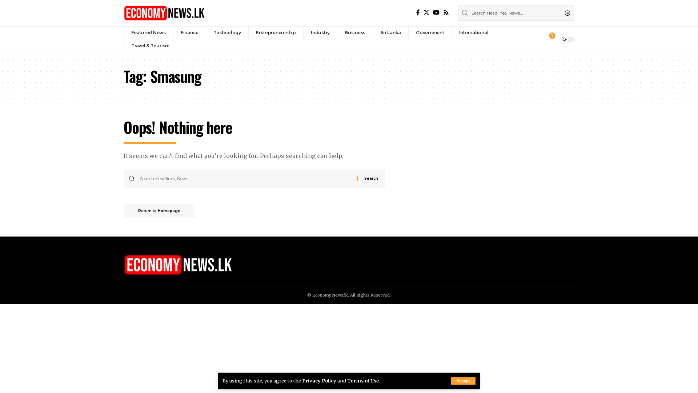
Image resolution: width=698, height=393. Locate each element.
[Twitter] (426, 12)
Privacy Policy (319, 381)
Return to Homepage (159, 211)
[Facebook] (418, 12)
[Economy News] (164, 13)
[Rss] (446, 12)
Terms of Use (363, 381)
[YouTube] (436, 12)
